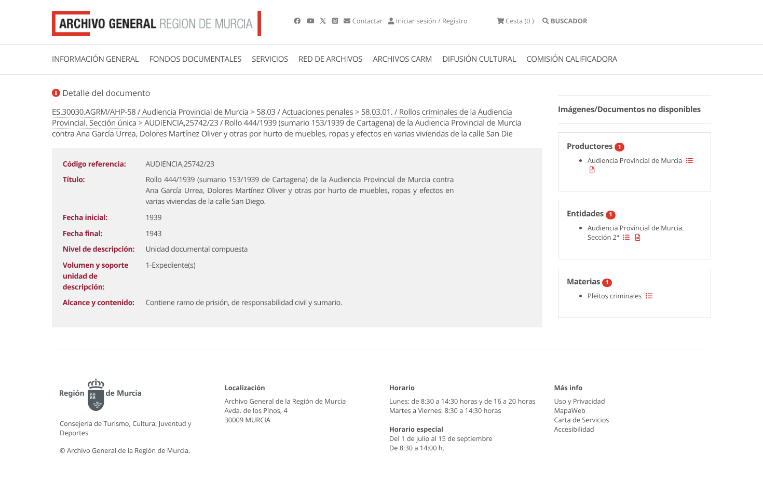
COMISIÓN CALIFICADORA (571, 59)
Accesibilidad (574, 429)
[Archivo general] (156, 21)
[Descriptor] (592, 169)
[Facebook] (298, 20)
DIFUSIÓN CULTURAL (479, 59)
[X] (324, 20)
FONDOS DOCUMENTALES (195, 59)
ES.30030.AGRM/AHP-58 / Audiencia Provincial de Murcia (150, 112)
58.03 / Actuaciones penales (304, 112)
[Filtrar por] (689, 160)
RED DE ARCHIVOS (330, 59)
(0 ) (520, 20)
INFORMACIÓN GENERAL (95, 59)
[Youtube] (311, 20)
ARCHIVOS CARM (402, 59)
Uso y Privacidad (579, 401)
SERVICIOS (270, 59)
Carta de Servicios (581, 419)
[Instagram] (335, 20)
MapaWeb (569, 410)
